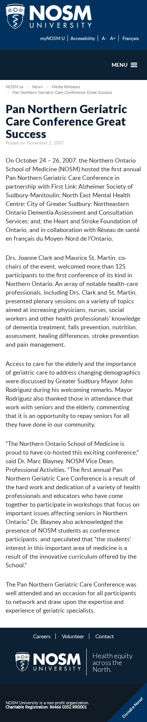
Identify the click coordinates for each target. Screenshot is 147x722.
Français (130, 38)
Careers (42, 636)
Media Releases (66, 86)
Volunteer (73, 636)
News (37, 86)
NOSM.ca (14, 86)
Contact (104, 636)
